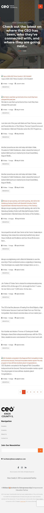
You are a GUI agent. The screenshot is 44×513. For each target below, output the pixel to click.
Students (3, 426)
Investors (4, 430)
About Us (4, 434)
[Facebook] (18, 468)
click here (23, 501)
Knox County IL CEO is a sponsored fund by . (22, 478)
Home (19, 51)
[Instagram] (22, 468)
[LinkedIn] (25, 468)
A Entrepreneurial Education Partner (22, 489)
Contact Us (4, 438)
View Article (5, 87)
